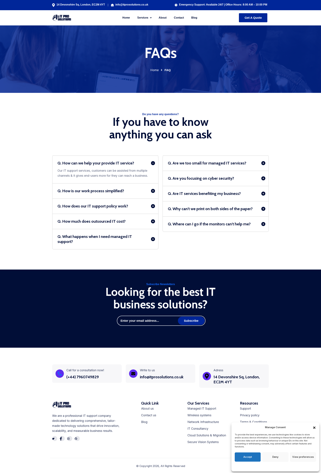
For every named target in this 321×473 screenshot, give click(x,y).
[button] (314, 427)
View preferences (303, 456)
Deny (275, 456)
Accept (247, 456)
